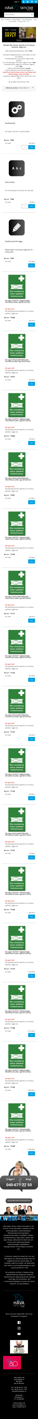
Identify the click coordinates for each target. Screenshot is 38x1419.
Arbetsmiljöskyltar (27, 19)
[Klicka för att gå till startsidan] (12, 1367)
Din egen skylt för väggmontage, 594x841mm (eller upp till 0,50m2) (18, 1071)
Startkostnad (10, 123)
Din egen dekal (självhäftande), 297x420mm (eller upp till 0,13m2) (18, 834)
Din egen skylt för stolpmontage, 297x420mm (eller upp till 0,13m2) (18, 893)
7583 (30, 51)
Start (2, 19)
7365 (20, 66)
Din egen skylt (21, 21)
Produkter (8, 19)
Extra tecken (10, 182)
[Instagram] (19, 1329)
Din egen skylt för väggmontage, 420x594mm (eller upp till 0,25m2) (18, 953)
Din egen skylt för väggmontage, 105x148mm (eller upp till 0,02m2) (18, 420)
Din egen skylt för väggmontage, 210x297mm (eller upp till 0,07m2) (18, 657)
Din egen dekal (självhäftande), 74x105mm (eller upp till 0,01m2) (17, 361)
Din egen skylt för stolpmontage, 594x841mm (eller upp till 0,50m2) (18, 1130)
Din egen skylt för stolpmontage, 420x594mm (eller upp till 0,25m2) (18, 1012)
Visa (31, 265)
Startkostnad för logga (13, 241)
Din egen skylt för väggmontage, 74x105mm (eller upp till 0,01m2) (17, 301)
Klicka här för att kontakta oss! (19, 1201)
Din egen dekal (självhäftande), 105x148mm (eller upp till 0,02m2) (18, 479)
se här (28, 68)
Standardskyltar (16, 19)
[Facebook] (19, 1324)
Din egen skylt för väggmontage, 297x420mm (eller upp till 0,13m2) (18, 775)
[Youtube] (19, 1335)
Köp (31, 147)
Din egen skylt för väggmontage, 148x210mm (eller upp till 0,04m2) (18, 538)
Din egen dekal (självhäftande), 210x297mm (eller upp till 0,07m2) (18, 716)
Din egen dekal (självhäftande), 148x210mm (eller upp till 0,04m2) (18, 597)
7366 (33, 62)
